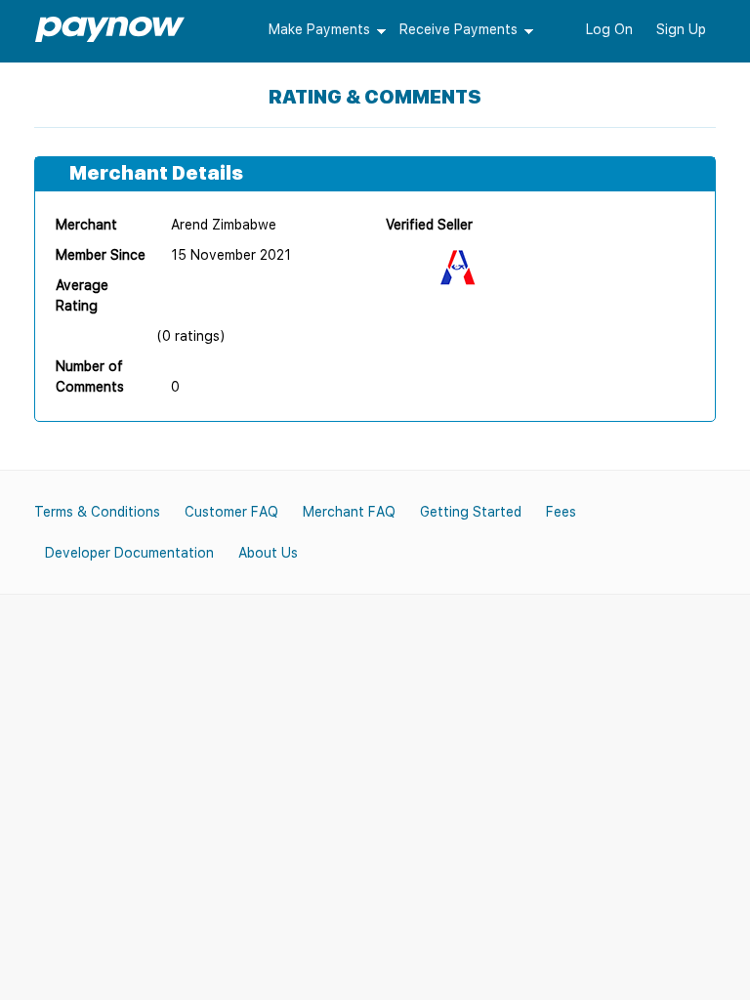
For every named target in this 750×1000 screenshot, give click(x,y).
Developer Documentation (129, 553)
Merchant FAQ (349, 512)
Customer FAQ (231, 512)
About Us (268, 553)
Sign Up (681, 29)
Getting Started (470, 512)
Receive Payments (458, 29)
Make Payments (319, 29)
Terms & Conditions (97, 512)
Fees (561, 512)
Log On (609, 29)
